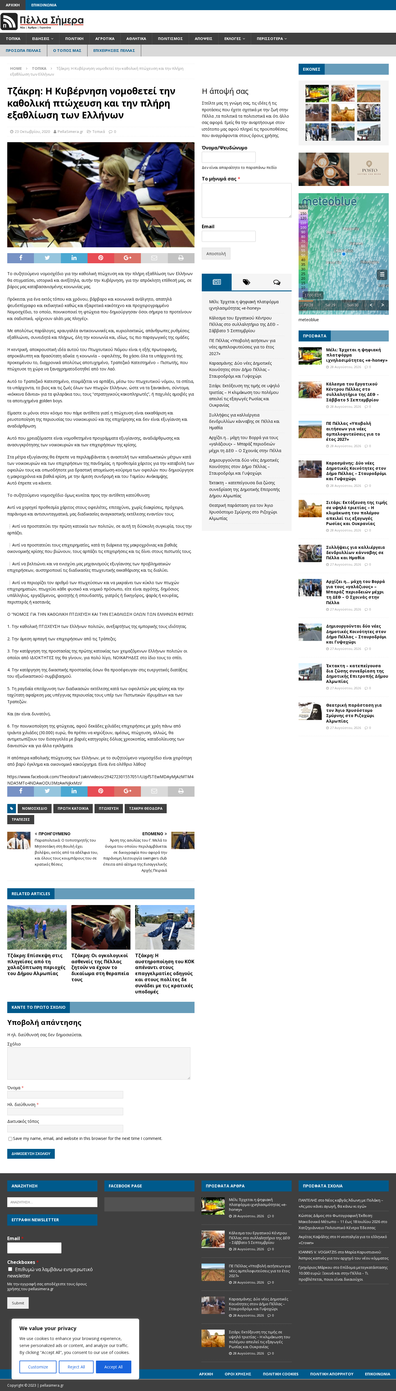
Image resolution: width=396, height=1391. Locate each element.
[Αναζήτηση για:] (52, 1201)
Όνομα (14, 1087)
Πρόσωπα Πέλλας (23, 50)
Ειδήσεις (41, 38)
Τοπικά (13, 38)
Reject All (76, 1367)
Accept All (113, 1367)
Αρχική (13, 5)
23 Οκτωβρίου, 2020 (32, 131)
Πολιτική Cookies (281, 1374)
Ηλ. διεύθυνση (22, 1104)
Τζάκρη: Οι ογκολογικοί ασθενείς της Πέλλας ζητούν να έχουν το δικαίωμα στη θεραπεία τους (100, 967)
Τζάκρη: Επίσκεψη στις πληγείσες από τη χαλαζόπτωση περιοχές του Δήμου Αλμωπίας (36, 964)
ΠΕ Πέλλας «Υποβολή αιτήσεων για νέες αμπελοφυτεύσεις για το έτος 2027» (242, 347)
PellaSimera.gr (70, 131)
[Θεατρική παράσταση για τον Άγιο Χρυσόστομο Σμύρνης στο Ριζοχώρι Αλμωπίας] (310, 711)
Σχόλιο (14, 1044)
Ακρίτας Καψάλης (314, 1236)
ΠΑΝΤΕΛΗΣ (308, 1200)
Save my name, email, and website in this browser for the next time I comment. (87, 1138)
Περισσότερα (270, 38)
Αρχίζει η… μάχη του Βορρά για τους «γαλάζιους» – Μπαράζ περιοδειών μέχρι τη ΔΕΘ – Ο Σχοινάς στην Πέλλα (245, 444)
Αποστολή (216, 253)
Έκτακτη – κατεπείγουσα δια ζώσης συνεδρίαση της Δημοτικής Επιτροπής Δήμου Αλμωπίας (244, 489)
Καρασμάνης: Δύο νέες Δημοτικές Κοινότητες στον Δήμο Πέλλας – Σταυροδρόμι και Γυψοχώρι (240, 369)
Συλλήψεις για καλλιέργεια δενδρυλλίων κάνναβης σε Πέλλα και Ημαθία (244, 421)
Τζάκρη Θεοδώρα (145, 808)
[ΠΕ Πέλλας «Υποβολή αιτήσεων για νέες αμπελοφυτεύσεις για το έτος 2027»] (368, 93)
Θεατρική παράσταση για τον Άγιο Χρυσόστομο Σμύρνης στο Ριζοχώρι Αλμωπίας (243, 511)
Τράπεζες (21, 819)
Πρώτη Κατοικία (73, 808)
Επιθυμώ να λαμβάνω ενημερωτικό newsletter (50, 1272)
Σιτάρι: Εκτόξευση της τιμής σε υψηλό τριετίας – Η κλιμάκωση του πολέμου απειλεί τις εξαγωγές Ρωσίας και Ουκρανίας (356, 513)
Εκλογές (232, 38)
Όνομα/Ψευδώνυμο (224, 148)
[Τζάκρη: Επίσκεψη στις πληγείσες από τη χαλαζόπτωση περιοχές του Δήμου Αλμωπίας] (37, 927)
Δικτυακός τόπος (23, 1121)
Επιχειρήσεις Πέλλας (114, 50)
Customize (38, 1367)
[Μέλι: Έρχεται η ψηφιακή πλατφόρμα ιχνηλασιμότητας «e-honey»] (317, 93)
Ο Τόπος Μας (67, 50)
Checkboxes (23, 1262)
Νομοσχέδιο (34, 808)
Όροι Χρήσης (238, 1374)
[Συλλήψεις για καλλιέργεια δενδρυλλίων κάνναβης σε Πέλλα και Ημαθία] (368, 112)
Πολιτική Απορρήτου (331, 1374)
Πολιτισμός (170, 38)
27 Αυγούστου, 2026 (345, 564)
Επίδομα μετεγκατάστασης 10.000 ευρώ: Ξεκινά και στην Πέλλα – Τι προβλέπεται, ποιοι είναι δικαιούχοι (343, 1273)
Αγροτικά (105, 38)
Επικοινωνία (44, 5)
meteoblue (309, 319)
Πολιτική (74, 38)
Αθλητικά (136, 38)
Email (208, 227)
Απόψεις (203, 38)
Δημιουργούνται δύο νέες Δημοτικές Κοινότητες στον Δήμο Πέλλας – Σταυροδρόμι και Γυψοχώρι (244, 466)
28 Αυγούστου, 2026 (345, 367)
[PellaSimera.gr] (42, 29)
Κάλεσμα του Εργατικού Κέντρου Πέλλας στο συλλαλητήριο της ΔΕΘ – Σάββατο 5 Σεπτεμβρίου (244, 324)
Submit (18, 1303)
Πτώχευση (109, 808)
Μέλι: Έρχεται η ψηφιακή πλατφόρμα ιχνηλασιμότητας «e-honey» (258, 1204)
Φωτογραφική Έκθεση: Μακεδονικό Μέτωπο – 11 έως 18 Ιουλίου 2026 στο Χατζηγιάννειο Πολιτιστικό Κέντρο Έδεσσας (343, 1221)
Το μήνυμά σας (221, 179)
